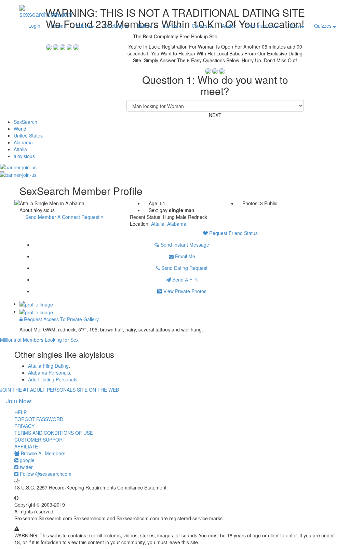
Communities (261, 25)
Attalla (20, 149)
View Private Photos (184, 291)
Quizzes (323, 25)
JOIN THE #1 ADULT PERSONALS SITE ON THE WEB (59, 389)
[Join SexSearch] (18, 166)
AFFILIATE (26, 446)
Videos (83, 25)
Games (200, 25)
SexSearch (25, 121)
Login (34, 25)
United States (28, 135)
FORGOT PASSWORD (38, 419)
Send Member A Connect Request (63, 216)
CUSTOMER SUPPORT (40, 439)
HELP (20, 412)
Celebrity (114, 25)
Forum (58, 25)
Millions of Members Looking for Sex (39, 339)
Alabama (23, 142)
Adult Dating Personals (52, 379)
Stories (170, 25)
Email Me (184, 256)
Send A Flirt (184, 279)
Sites (295, 25)
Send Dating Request (183, 267)
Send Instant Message (184, 244)
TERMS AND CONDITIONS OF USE (53, 432)
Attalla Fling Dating (48, 365)
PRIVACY (24, 425)
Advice (229, 25)
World (20, 128)
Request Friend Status (233, 233)
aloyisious (24, 156)
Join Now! (19, 400)
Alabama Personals (49, 372)
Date (143, 25)
